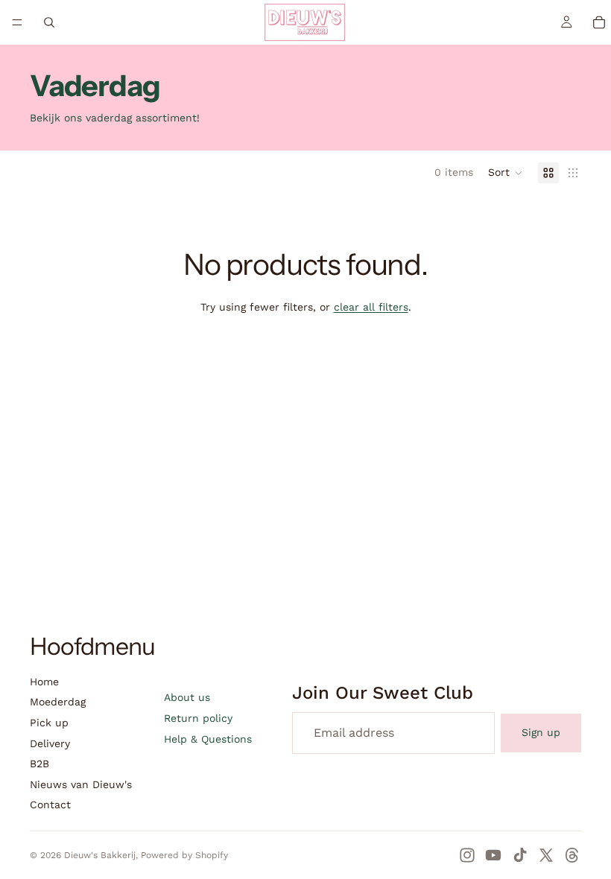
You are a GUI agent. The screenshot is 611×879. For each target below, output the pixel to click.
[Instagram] (467, 855)
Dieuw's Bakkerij (100, 855)
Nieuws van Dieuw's (81, 784)
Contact (50, 804)
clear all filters (371, 307)
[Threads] (572, 855)
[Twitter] (546, 855)
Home (44, 682)
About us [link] (187, 697)
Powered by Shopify (184, 855)
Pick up (49, 723)
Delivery (50, 743)
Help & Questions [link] (208, 739)
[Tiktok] (520, 855)
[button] (505, 172)
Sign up (541, 732)
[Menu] (17, 22)
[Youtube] (493, 855)
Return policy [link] (198, 718)
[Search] (49, 22)
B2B (39, 763)
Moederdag (58, 702)
